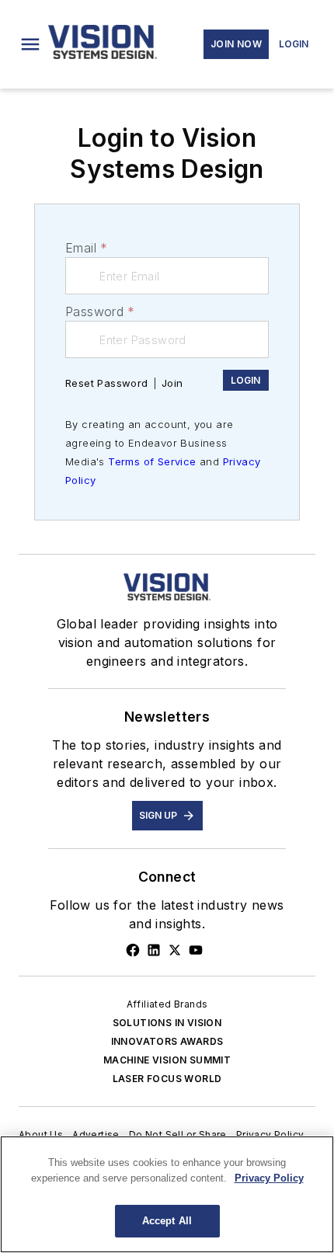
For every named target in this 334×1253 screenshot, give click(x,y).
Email (86, 248)
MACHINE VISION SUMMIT (167, 1060)
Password (100, 311)
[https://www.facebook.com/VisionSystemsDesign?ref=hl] (133, 950)
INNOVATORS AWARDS (167, 1041)
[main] (167, 1194)
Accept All (167, 1221)
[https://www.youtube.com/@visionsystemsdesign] (196, 950)
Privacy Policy (270, 1134)
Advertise (96, 1134)
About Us (41, 1134)
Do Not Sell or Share (178, 1134)
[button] (30, 44)
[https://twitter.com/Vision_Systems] (175, 950)
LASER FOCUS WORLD (167, 1078)
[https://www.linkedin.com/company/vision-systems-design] (154, 950)
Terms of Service (152, 461)
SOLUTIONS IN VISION (167, 1023)
